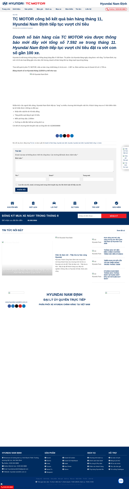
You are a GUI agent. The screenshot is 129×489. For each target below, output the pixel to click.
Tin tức (78, 9)
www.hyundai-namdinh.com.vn (16, 302)
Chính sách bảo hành (96, 460)
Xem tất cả (121, 230)
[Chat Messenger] (3, 484)
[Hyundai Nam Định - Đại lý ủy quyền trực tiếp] (23, 3)
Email (51, 175)
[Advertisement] (64, 475)
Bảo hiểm (69, 9)
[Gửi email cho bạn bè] (64, 135)
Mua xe (58, 9)
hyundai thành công (90, 143)
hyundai (70, 143)
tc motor (99, 143)
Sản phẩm (29, 9)
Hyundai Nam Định (113, 3)
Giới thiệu (16, 9)
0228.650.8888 (8, 487)
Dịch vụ (48, 9)
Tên (17, 175)
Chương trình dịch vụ (96, 458)
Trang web (86, 175)
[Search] (102, 9)
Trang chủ (6, 9)
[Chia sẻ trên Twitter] (61, 135)
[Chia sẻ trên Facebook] (57, 135)
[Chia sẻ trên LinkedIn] (72, 135)
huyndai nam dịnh (62, 143)
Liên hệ (88, 9)
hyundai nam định (78, 143)
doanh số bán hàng (50, 143)
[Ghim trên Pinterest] (68, 135)
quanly (30, 28)
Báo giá (40, 9)
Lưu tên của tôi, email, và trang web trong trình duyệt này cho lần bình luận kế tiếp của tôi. (49, 185)
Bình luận (19, 158)
